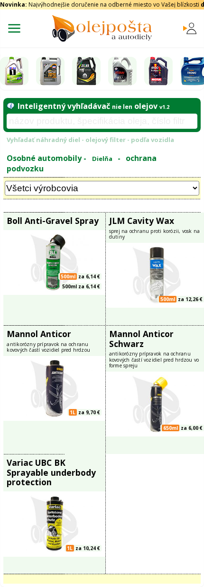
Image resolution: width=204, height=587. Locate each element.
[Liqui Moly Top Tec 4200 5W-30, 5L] (50, 71)
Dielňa (102, 158)
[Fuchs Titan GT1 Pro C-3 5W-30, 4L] (122, 71)
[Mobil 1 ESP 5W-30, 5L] (14, 71)
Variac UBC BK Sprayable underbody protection (51, 472)
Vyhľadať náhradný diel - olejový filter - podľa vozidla (90, 139)
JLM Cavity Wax (141, 220)
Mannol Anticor (39, 333)
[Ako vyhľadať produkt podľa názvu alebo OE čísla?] (10, 106)
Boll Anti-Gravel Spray (53, 220)
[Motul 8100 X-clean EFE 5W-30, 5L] (158, 71)
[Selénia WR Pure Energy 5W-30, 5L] (86, 71)
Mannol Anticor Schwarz (141, 338)
